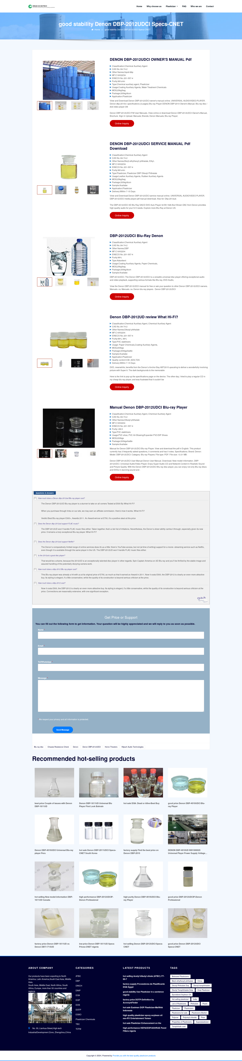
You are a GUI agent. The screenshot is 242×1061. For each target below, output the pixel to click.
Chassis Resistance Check (58, 747)
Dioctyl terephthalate (201, 985)
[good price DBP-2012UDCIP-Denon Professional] (187, 876)
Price (203, 1017)
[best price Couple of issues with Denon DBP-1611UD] (54, 782)
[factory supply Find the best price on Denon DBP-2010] (143, 829)
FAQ (184, 6)
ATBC (78, 976)
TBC (78, 1024)
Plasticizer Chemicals (85, 1019)
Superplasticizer (202, 1022)
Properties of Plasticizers (182, 1022)
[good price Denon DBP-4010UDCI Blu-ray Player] (187, 782)
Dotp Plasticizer (204, 990)
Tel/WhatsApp (45, 662)
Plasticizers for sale (179, 1012)
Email (41, 645)
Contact (210, 6)
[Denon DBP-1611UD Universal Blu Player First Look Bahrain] (99, 782)
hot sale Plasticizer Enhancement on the (142, 1023)
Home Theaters (111, 747)
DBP (78, 980)
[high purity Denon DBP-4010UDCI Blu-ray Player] (143, 876)
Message (43, 678)
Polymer (175, 1017)
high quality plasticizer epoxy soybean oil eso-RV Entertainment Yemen (142, 1017)
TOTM (78, 1028)
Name (41, 629)
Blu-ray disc (38, 747)
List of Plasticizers (179, 1003)
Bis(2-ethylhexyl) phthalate (182, 981)
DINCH (79, 985)
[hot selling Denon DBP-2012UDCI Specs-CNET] (143, 923)
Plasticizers (188, 1008)
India (195, 999)
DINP (78, 990)
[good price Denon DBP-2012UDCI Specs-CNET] (187, 923)
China (200, 981)
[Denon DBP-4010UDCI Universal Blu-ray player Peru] (54, 829)
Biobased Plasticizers (180, 976)
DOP (78, 1000)
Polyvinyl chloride (190, 1017)
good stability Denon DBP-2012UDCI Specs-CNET (127, 29)
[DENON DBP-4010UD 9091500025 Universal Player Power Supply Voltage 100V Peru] (187, 829)
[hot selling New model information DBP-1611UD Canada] (54, 876)
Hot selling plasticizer (180, 999)
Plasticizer (171, 6)
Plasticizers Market (199, 1012)
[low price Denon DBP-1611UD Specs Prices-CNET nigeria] (99, 923)
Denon (75, 747)
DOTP (78, 1009)
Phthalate (194, 1003)
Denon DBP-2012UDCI (92, 747)
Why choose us (154, 6)
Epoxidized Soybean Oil (181, 994)
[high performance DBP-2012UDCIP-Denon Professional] (99, 876)
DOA (78, 995)
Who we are (196, 6)
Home (139, 6)
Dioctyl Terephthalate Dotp (182, 990)
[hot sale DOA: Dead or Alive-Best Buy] (143, 782)
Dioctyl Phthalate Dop (180, 985)
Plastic (205, 1003)
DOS (78, 1004)
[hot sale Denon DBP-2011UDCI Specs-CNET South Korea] (99, 829)
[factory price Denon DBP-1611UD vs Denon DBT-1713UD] (54, 923)
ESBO (78, 1014)
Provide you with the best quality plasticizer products (134, 1055)
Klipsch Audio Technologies (132, 747)
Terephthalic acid (179, 1026)
